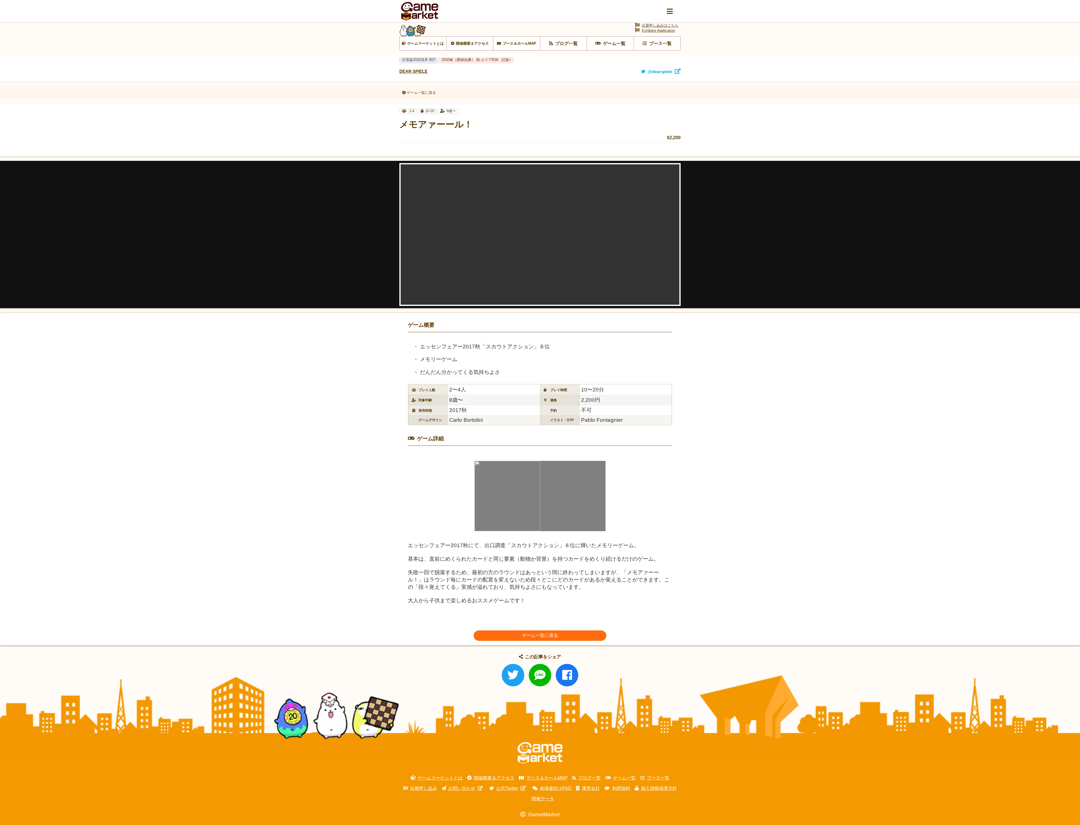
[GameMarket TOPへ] (540, 753)
